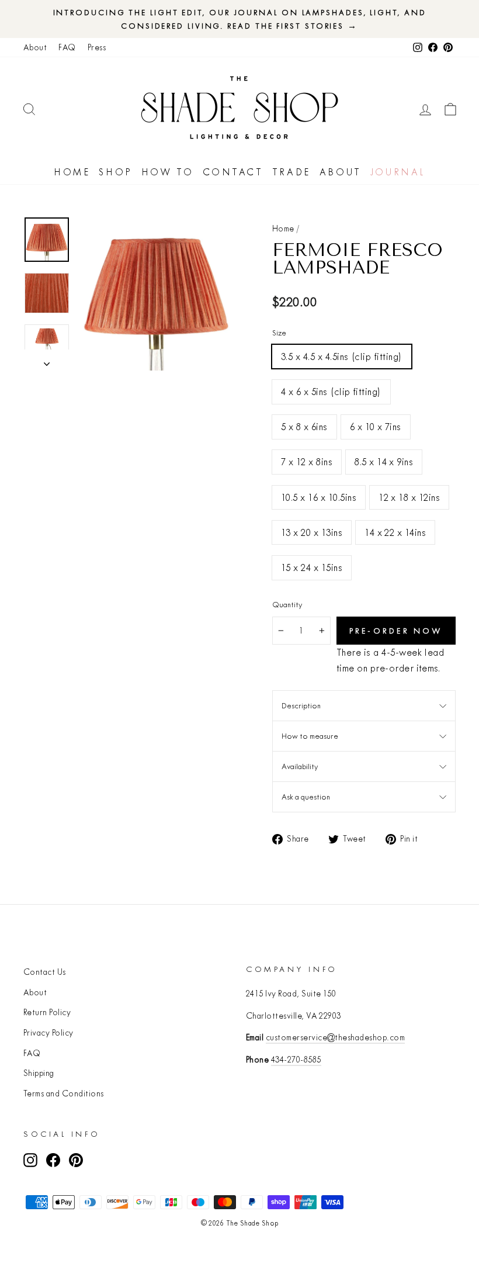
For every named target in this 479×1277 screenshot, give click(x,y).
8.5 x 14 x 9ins (384, 461)
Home (72, 172)
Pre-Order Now (396, 630)
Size (279, 332)
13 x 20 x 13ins (311, 532)
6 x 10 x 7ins (375, 426)
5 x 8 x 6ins (304, 426)
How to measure (310, 735)
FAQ (66, 47)
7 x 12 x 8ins (306, 461)
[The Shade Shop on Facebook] (53, 1160)
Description (301, 705)
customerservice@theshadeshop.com (335, 1037)
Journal (397, 172)
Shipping (38, 1073)
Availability (300, 766)
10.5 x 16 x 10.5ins (318, 497)
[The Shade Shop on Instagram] (30, 1160)
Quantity (287, 604)
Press (97, 47)
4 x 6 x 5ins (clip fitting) (331, 391)
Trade (291, 172)
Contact (233, 172)
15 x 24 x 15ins (311, 567)
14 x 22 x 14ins (395, 532)
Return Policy (47, 1012)
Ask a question (306, 796)
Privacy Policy (48, 1032)
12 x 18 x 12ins (409, 497)
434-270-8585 (296, 1059)
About (35, 47)
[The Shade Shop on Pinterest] (76, 1160)
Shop (115, 172)
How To (167, 172)
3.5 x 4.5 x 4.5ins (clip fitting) (341, 356)
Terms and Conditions (63, 1093)
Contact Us (44, 972)
